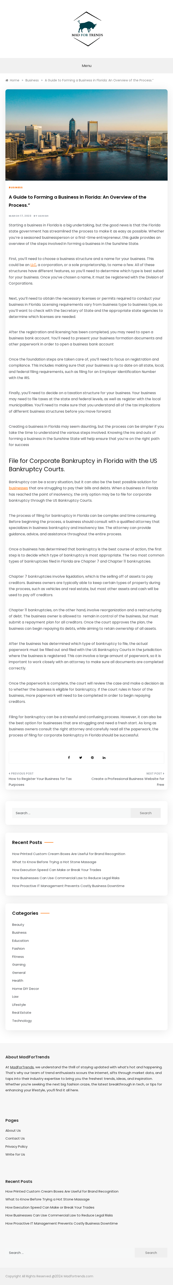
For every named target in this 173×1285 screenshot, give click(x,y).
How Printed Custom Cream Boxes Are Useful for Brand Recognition (68, 853)
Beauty (18, 924)
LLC (33, 264)
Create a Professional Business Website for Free (127, 781)
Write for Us (15, 1154)
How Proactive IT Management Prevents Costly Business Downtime (68, 885)
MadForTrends (22, 1067)
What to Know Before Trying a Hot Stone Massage (54, 862)
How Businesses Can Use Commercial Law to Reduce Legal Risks (66, 878)
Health (17, 980)
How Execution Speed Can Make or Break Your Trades (56, 869)
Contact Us (15, 1138)
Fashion (18, 948)
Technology (22, 1020)
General (18, 972)
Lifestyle (19, 1004)
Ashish (43, 216)
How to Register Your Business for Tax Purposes (40, 781)
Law (15, 996)
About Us (13, 1130)
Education (20, 940)
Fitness (18, 956)
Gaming (18, 964)
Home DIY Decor (25, 988)
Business (16, 187)
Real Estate (21, 1012)
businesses (18, 488)
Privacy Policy (16, 1146)
